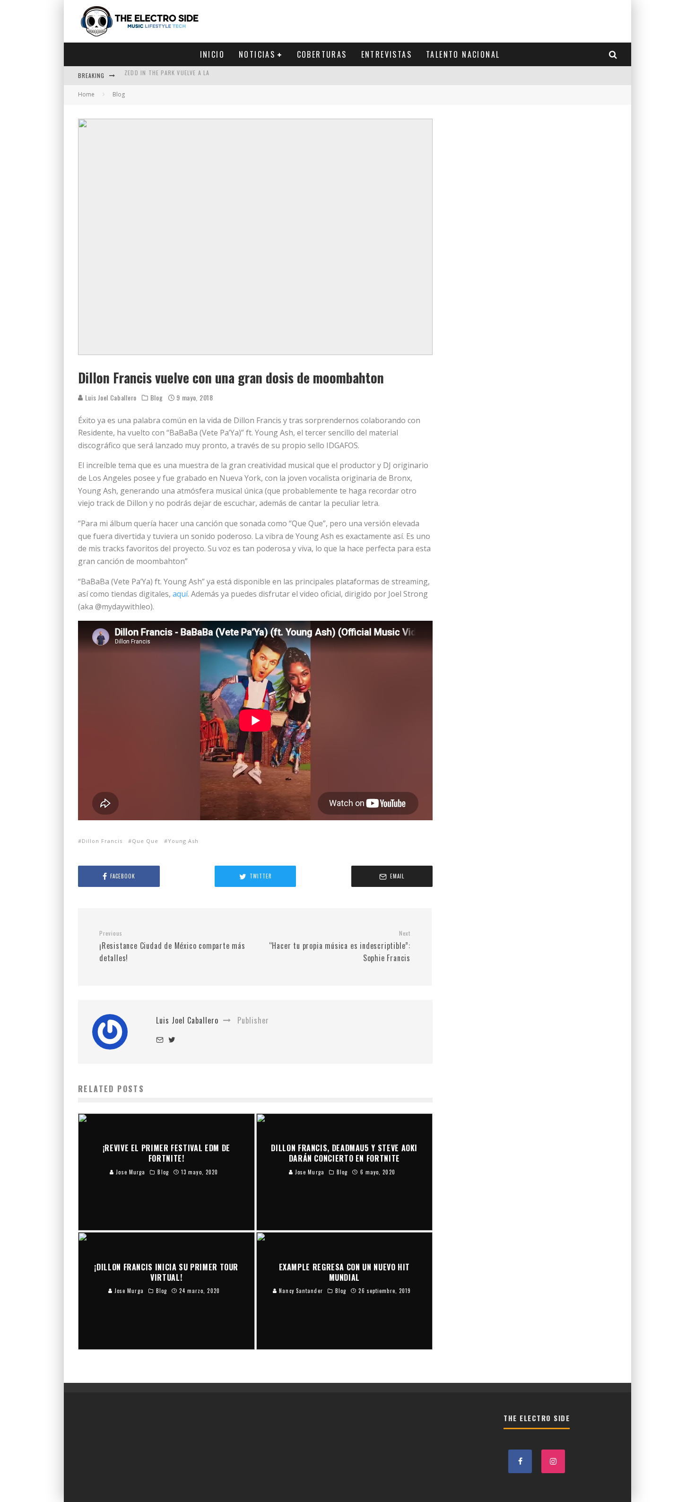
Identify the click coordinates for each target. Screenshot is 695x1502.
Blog (156, 397)
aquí (180, 594)
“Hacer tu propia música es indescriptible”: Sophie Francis (339, 946)
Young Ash (183, 840)
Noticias (257, 54)
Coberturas (322, 54)
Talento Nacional (463, 54)
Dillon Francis (102, 840)
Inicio (212, 54)
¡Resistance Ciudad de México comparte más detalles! (172, 946)
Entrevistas (386, 54)
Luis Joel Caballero (110, 397)
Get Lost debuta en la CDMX (167, 75)
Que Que (145, 840)
